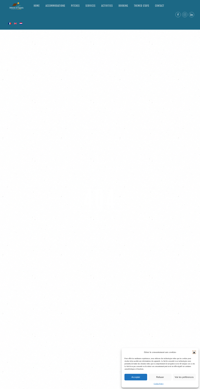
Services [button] (90, 5)
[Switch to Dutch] (21, 23)
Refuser (160, 377)
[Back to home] (17, 6)
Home (37, 5)
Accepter (135, 377)
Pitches (75, 5)
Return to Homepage (100, 229)
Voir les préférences (184, 377)
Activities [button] (107, 5)
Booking (123, 5)
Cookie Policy (159, 383)
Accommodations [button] (55, 5)
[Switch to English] (15, 23)
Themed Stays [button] (141, 5)
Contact (159, 5)
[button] (194, 352)
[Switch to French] (10, 23)
